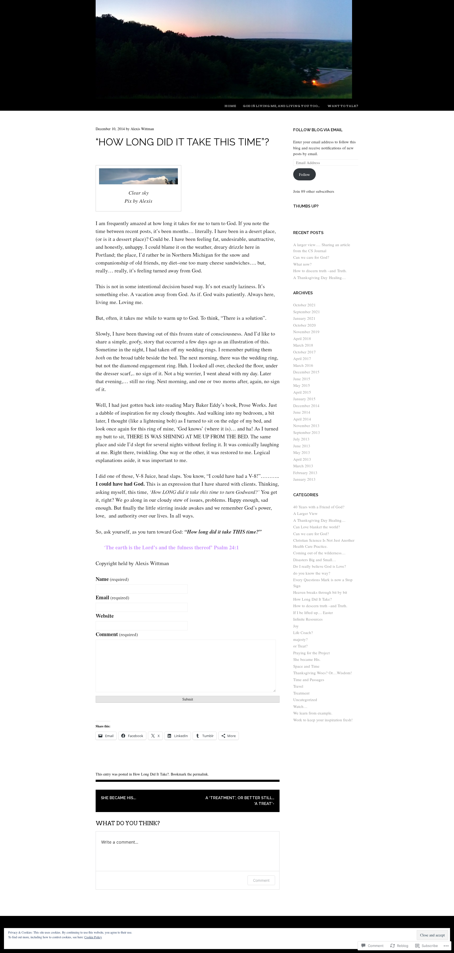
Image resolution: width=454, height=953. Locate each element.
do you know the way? (311, 573)
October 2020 (304, 325)
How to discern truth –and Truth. (320, 270)
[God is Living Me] (224, 96)
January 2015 (304, 398)
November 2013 (306, 425)
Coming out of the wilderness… (319, 552)
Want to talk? (342, 106)
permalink (200, 774)
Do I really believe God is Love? (319, 566)
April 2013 (302, 459)
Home (230, 106)
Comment (117, 634)
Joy (296, 625)
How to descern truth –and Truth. (320, 605)
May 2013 (301, 452)
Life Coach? (303, 632)
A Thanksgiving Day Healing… (319, 277)
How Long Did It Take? (151, 774)
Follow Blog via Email (318, 130)
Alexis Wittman (142, 128)
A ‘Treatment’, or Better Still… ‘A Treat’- (239, 800)
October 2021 (304, 304)
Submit (187, 699)
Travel (298, 686)
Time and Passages (308, 679)
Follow (304, 174)
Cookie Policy (93, 937)
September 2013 (306, 432)
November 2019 (306, 331)
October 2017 (304, 351)
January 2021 (304, 318)
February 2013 (305, 472)
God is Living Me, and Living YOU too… (281, 106)
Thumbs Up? (305, 206)
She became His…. (118, 797)
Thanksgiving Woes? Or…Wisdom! (322, 672)
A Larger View (305, 513)
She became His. (307, 659)
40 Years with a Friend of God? (318, 506)
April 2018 (302, 338)
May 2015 (301, 385)
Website (105, 616)
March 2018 (303, 345)
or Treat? (300, 645)
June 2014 (301, 412)
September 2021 (306, 311)
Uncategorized (305, 699)
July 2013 (301, 439)
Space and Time (306, 666)
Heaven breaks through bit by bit (320, 592)
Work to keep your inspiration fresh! (323, 719)
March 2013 (303, 465)
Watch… (300, 706)
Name (112, 579)
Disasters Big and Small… (314, 559)
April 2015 (302, 392)
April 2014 (302, 419)
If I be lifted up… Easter (313, 612)
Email (112, 597)
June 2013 (301, 445)
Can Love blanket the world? (316, 526)
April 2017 (302, 358)
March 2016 (303, 365)
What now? (302, 264)
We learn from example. (312, 713)
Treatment (301, 693)
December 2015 (306, 371)
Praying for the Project (311, 652)
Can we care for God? (311, 257)
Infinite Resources (308, 619)
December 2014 (306, 405)
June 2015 (301, 378)
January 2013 (304, 479)
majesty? (300, 639)
